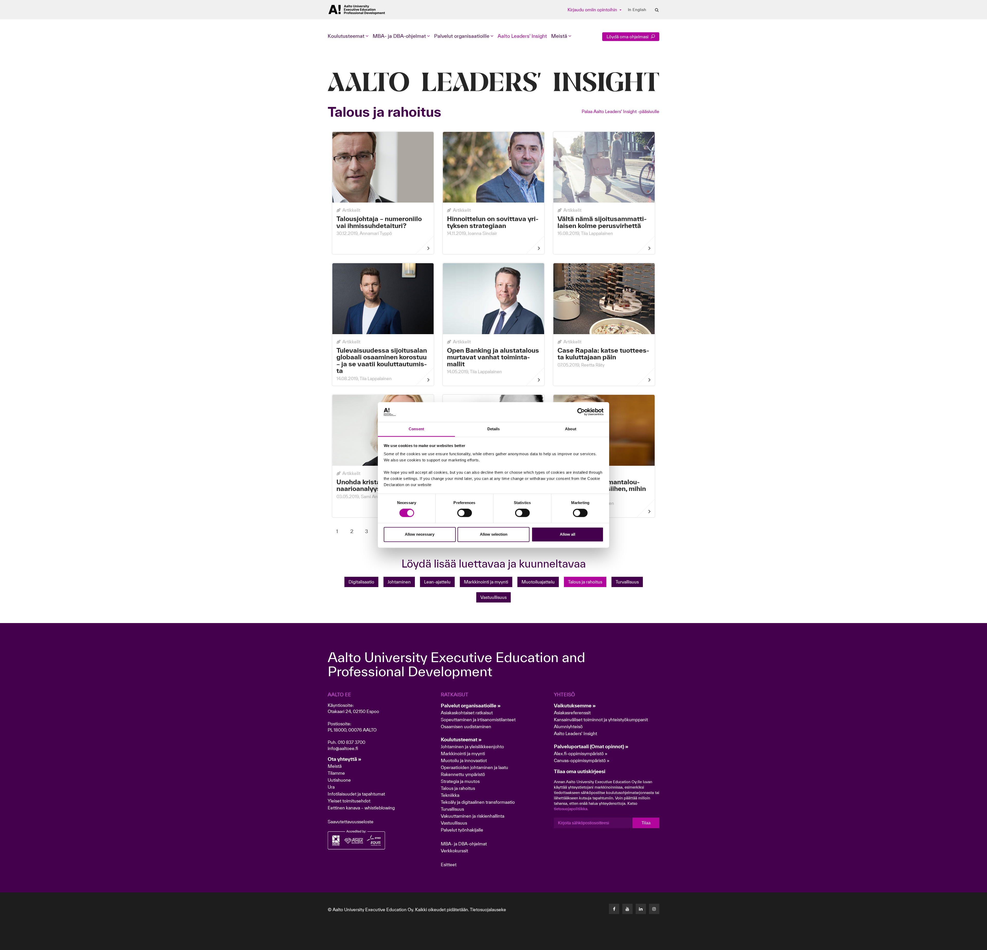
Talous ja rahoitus (458, 788)
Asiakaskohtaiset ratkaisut (467, 712)
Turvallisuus (627, 581)
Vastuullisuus (493, 597)
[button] (951, 943)
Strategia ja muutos (460, 781)
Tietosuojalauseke (488, 909)
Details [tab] (493, 429)
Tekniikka (450, 795)
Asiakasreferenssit (572, 712)
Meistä (335, 766)
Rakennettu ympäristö (463, 774)
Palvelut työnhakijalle (462, 829)
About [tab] (570, 429)
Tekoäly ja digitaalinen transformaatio (478, 802)
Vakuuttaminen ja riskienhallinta (472, 816)
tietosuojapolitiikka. (571, 809)
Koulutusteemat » (461, 739)
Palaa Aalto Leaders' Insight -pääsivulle (620, 111)
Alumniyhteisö (568, 726)
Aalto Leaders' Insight (522, 36)
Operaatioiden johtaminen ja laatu (474, 767)
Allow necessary (419, 534)
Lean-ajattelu (437, 581)
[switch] (464, 513)
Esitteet (448, 864)
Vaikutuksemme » (575, 705)
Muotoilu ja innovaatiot (464, 760)
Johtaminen (399, 581)
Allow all (567, 534)
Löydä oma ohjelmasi (628, 36)
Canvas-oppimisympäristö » (581, 760)
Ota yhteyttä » (344, 759)
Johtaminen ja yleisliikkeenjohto (473, 746)
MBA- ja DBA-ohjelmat (464, 843)
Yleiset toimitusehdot (349, 800)
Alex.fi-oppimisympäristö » (580, 753)
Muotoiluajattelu (538, 581)
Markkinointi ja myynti (486, 581)
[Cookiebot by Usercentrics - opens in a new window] (581, 412)
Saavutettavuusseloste (350, 821)
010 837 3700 (351, 742)
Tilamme (336, 773)
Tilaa (646, 823)
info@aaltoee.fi (343, 748)
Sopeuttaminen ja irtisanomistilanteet (478, 719)
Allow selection (493, 534)
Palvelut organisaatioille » (471, 705)
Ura (331, 786)
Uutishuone (339, 780)
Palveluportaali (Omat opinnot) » (591, 746)
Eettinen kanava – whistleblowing (362, 807)
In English (637, 9)
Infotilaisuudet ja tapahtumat (356, 793)
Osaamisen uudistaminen (466, 726)
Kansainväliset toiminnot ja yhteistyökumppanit (601, 719)
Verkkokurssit (454, 850)
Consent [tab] (416, 429)
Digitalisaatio (361, 581)
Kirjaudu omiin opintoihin (593, 9)
